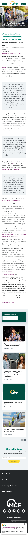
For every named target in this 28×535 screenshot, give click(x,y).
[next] (24, 440)
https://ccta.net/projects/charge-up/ (11, 200)
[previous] (22, 440)
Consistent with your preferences (9, 527)
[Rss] (23, 511)
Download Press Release (8, 274)
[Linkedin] (18, 511)
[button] (25, 524)
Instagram (15, 236)
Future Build (16, 169)
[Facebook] (4, 511)
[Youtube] (9, 511)
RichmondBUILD (6, 169)
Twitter (8, 236)
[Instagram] (14, 511)
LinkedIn (4, 236)
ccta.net (10, 271)
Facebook (23, 234)
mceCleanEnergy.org (7, 234)
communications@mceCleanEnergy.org (12, 53)
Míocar (14, 163)
